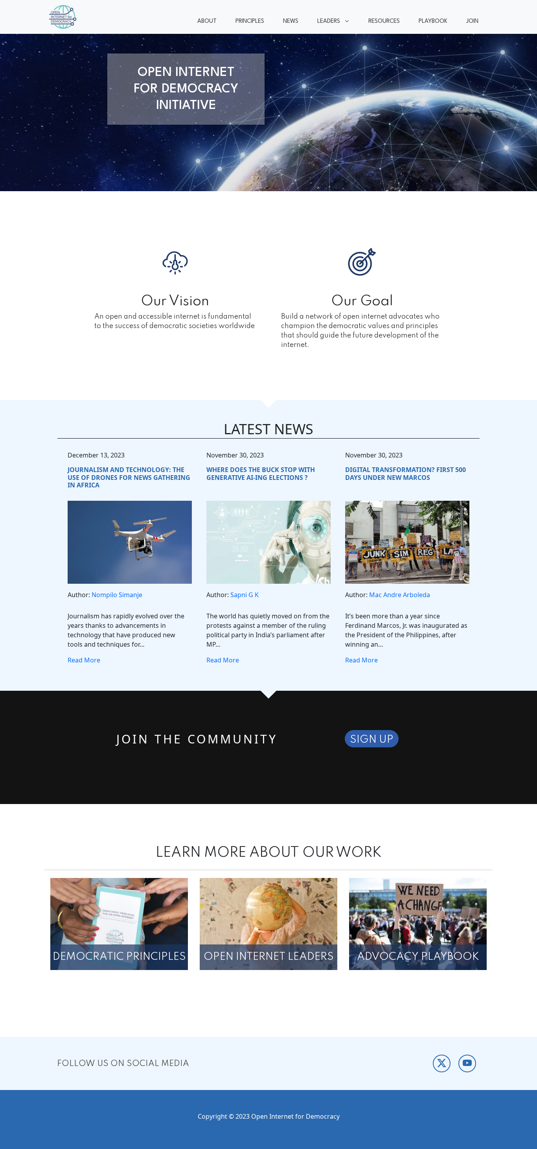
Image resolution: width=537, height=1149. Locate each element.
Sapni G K (244, 594)
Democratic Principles (119, 957)
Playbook (433, 21)
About (207, 21)
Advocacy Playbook (418, 957)
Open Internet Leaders (269, 957)
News (290, 21)
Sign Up (372, 739)
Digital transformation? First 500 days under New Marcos (405, 473)
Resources (384, 21)
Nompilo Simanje (117, 594)
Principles (249, 21)
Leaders (324, 22)
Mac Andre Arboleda (399, 594)
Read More (84, 660)
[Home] (66, 17)
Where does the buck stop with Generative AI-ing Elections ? (260, 473)
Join (472, 21)
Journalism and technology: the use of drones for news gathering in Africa (129, 477)
